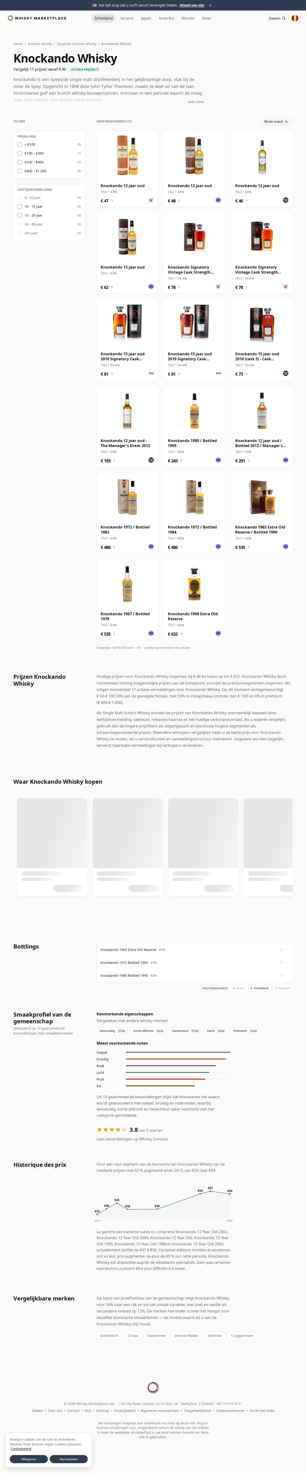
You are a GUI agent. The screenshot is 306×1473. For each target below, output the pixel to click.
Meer (207, 18)
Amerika (166, 18)
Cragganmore (242, 1335)
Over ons (55, 1410)
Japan (146, 18)
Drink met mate (262, 1410)
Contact (73, 1410)
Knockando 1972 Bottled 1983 (124, 962)
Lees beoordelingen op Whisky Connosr (133, 1139)
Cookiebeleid (21, 1448)
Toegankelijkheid (197, 1410)
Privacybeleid (125, 1410)
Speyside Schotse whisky (76, 43)
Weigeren (29, 1459)
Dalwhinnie (156, 1335)
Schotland (104, 18)
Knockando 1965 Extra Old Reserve (128, 949)
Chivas (133, 1335)
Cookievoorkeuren (230, 1410)
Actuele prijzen (83, 69)
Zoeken (37, 1410)
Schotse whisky (40, 43)
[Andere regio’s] (295, 18)
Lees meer (196, 101)
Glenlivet (215, 1335)
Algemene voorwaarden (160, 1410)
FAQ (88, 1410)
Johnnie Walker (187, 1335)
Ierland (126, 18)
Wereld (187, 18)
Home (18, 43)
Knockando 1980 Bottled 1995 (124, 975)
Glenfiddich (109, 1335)
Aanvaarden (69, 1459)
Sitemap (102, 1410)
